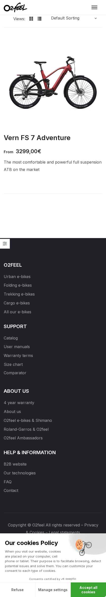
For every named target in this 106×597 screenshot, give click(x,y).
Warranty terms (18, 355)
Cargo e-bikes (17, 302)
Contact (11, 490)
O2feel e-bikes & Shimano (28, 420)
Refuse (17, 590)
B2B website (15, 464)
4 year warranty (19, 402)
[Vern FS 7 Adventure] (53, 81)
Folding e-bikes (18, 285)
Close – (5, 245)
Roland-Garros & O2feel (26, 429)
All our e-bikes (17, 311)
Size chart (13, 364)
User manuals (17, 346)
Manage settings (53, 590)
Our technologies (20, 472)
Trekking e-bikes (19, 294)
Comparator (15, 372)
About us (12, 411)
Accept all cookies (88, 589)
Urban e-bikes (17, 276)
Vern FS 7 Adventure (37, 137)
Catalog (11, 338)
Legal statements (64, 532)
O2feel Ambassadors (23, 437)
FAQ (8, 481)
